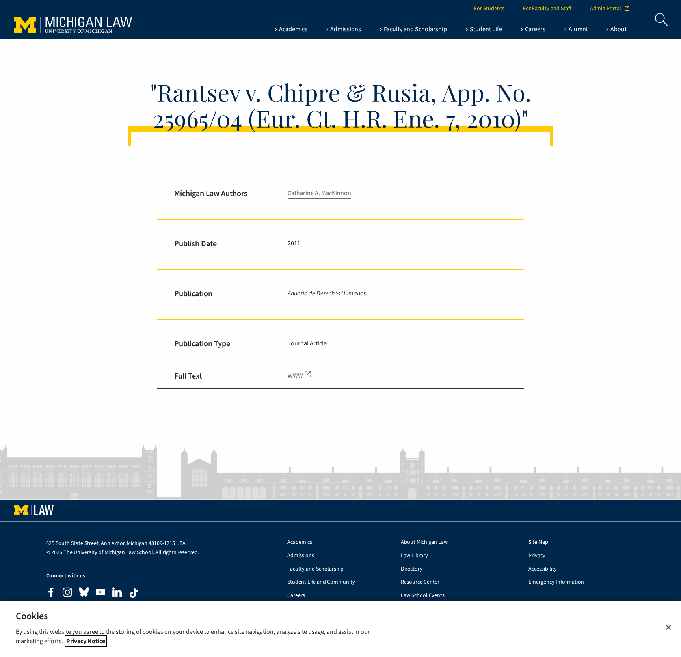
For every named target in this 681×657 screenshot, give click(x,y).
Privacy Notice (85, 640)
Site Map (538, 542)
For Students (489, 9)
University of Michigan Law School (75, 20)
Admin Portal (605, 9)
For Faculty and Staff (547, 9)
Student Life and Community (321, 582)
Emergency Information (556, 582)
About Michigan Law (424, 542)
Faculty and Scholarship (315, 569)
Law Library (414, 556)
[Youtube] (100, 593)
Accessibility (542, 569)
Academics (299, 542)
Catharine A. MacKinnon (319, 193)
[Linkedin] (117, 593)
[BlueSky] (84, 594)
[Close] (668, 627)
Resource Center (420, 582)
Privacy (536, 556)
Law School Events (423, 595)
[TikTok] (133, 593)
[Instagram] (67, 593)
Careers (296, 595)
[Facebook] (51, 593)
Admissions (300, 556)
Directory (411, 569)
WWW (295, 375)
